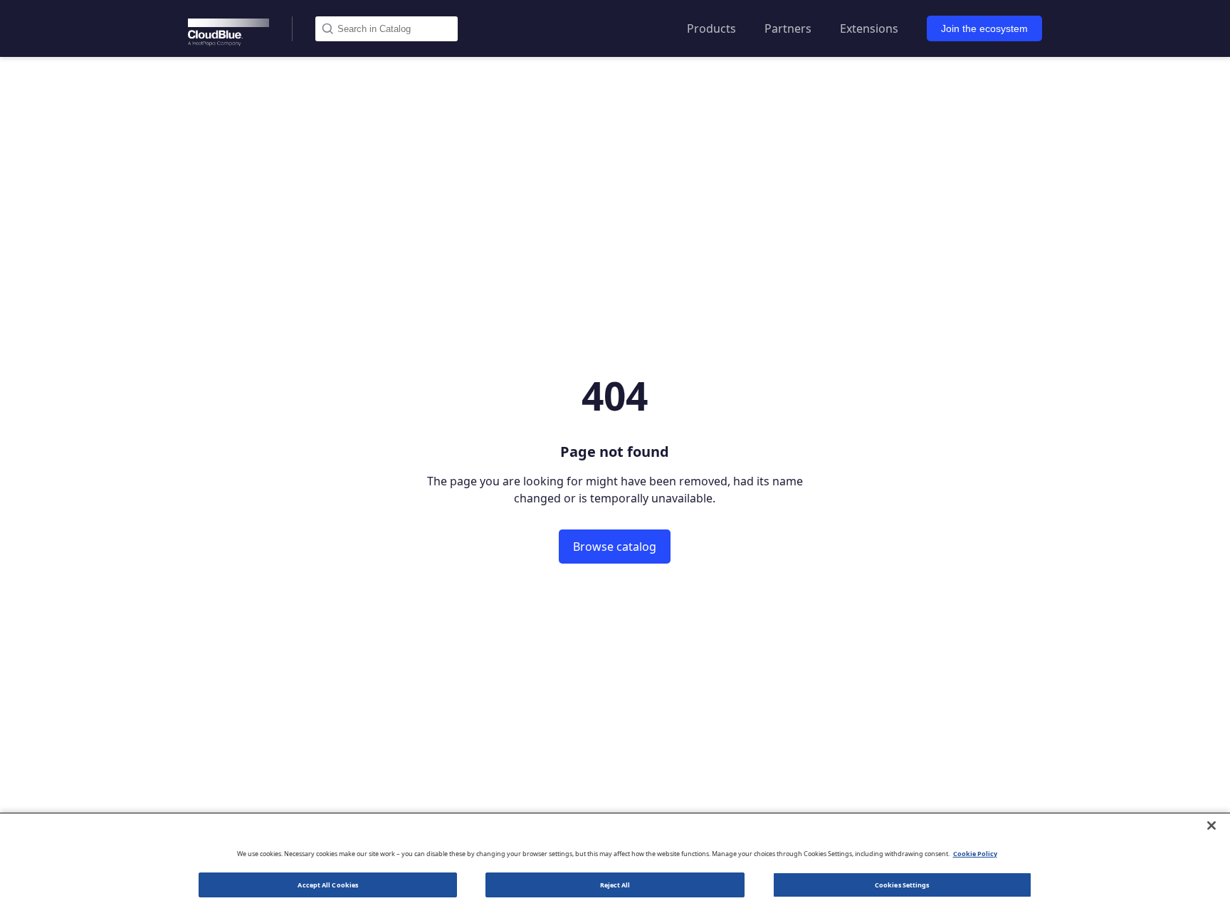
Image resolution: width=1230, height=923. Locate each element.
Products (711, 28)
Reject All (615, 885)
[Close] (1211, 825)
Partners (787, 28)
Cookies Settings (902, 885)
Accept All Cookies (328, 885)
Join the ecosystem (984, 28)
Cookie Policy (975, 853)
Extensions (869, 28)
